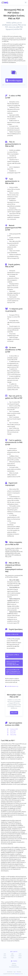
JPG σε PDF (13, 731)
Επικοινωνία (14, 965)
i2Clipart (20, 955)
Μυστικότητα (9, 971)
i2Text (5, 955)
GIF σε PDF (12, 733)
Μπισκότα (19, 971)
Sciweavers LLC (18, 973)
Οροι (15, 971)
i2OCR (20, 954)
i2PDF (5, 954)
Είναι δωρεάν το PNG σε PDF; (14, 655)
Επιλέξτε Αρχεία (15, 80)
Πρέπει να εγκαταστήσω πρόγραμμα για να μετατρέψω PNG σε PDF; (14, 663)
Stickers (20, 957)
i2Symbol (12, 955)
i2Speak (4, 957)
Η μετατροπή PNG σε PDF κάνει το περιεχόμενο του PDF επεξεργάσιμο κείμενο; (14, 671)
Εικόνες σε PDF (14, 729)
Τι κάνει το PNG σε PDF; (14, 634)
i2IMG (12, 954)
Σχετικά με (14, 963)
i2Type (12, 957)
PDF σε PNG (13, 734)
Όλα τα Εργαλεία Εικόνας (14, 966)
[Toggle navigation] (25, 2)
